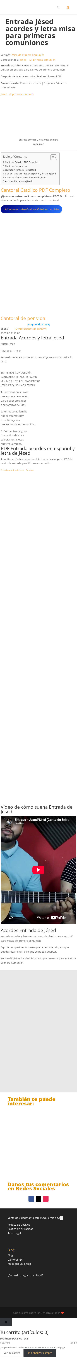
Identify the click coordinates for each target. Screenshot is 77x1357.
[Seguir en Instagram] (46, 1199)
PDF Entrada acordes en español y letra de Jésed (30, 173)
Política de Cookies (19, 1224)
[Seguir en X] (38, 1199)
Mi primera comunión (42, 59)
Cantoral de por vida (16, 166)
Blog (10, 1255)
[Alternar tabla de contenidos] (52, 157)
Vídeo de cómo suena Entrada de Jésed (25, 177)
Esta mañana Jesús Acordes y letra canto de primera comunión (34, 1157)
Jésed (23, 59)
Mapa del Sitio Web (19, 1263)
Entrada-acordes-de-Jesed (12, 470)
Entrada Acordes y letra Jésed (20, 169)
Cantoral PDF (15, 1259)
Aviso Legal (14, 1233)
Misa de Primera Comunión (28, 55)
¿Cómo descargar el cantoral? (25, 1275)
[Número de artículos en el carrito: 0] (61, 1218)
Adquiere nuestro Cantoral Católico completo (31, 209)
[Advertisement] (38, 638)
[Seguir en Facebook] (31, 1199)
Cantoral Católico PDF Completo (22, 162)
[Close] (6, 1322)
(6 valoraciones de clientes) (31, 329)
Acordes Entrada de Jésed (18, 181)
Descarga (30, 470)
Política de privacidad (20, 1229)
